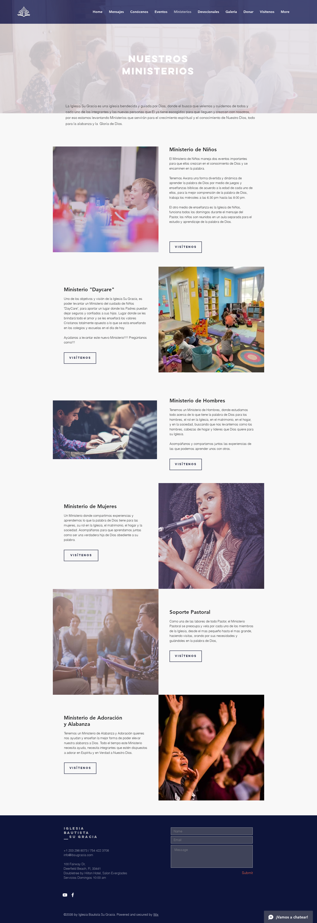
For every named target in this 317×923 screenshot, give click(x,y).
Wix (155, 914)
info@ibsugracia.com (78, 855)
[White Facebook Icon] (72, 895)
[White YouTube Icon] (65, 895)
